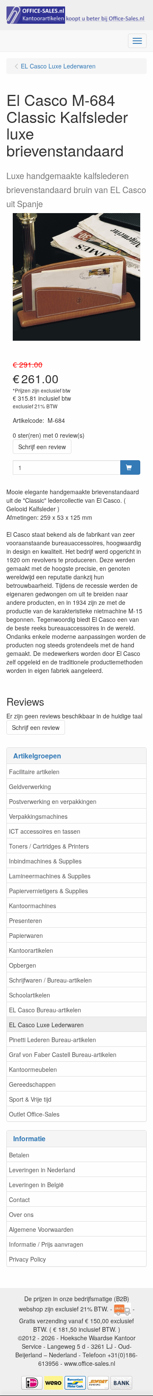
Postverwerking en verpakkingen (52, 801)
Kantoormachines (32, 905)
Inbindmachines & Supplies (45, 861)
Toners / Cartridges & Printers (49, 846)
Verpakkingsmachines (38, 816)
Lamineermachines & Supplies (50, 876)
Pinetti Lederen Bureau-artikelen (52, 1039)
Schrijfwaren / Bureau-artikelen (50, 980)
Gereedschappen (32, 1084)
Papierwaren (26, 935)
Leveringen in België (36, 1184)
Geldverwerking (30, 786)
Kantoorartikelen (31, 950)
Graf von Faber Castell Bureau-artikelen (62, 1054)
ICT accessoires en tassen (44, 831)
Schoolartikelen (29, 995)
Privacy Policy (27, 1259)
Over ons (21, 1214)
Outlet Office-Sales (34, 1114)
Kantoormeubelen (33, 1069)
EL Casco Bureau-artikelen (45, 1010)
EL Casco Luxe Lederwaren (46, 1024)
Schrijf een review (42, 446)
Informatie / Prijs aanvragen (46, 1244)
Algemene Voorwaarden (41, 1229)
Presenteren (25, 920)
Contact (19, 1199)
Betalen (19, 1155)
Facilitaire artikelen (34, 771)
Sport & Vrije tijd (30, 1099)
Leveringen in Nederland (42, 1169)
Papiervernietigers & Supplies (48, 890)
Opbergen (22, 965)
